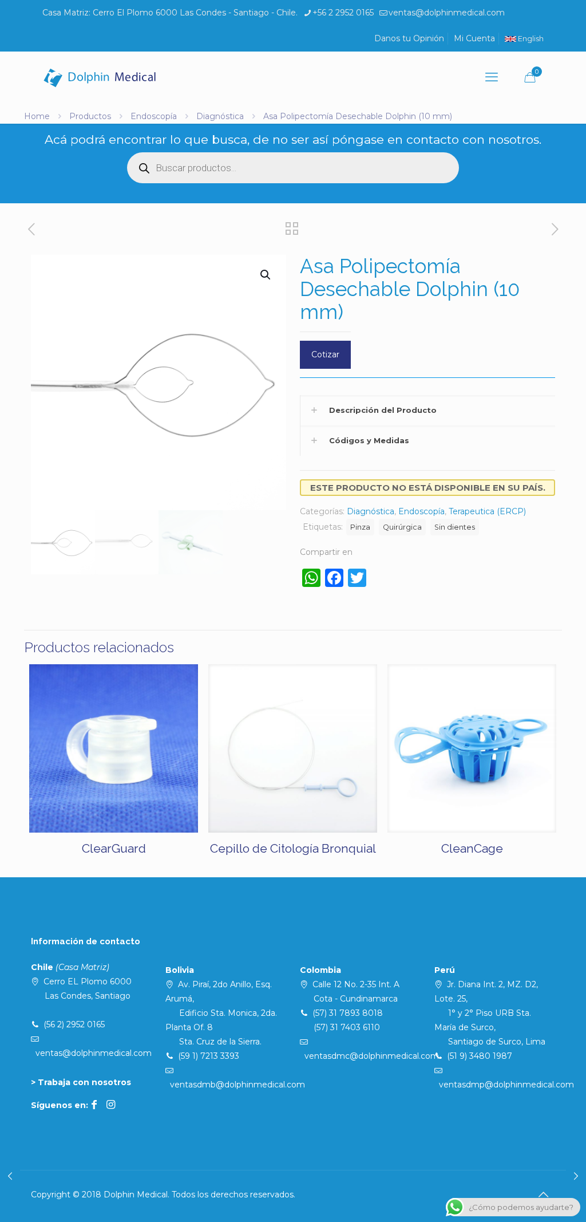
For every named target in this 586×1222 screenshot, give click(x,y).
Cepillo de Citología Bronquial (293, 848)
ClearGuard (114, 848)
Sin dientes (454, 527)
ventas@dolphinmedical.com (447, 12)
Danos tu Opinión (409, 38)
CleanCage (472, 848)
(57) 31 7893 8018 (347, 1013)
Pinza (360, 527)
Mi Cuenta (474, 38)
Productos (90, 116)
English (530, 38)
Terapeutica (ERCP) (487, 511)
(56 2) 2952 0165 (74, 1024)
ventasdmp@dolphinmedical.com (506, 1084)
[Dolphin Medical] (99, 77)
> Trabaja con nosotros (81, 1082)
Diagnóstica (220, 116)
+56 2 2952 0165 (343, 12)
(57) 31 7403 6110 (347, 1027)
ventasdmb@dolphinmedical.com (237, 1084)
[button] (266, 274)
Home (37, 116)
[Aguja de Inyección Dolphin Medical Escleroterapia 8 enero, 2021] (576, 1176)
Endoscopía (153, 116)
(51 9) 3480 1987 (479, 1056)
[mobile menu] (491, 77)
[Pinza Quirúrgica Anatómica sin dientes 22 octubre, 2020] (10, 1176)
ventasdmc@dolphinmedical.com (371, 1056)
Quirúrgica (402, 527)
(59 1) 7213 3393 (208, 1056)
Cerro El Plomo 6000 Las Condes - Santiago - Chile (194, 12)
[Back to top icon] (543, 1194)
